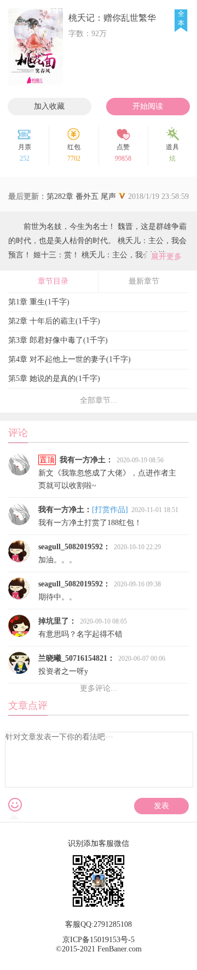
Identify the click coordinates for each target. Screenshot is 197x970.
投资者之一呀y (101, 664)
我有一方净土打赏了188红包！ (108, 516)
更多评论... (98, 688)
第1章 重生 (38, 302)
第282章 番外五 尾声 (63, 196)
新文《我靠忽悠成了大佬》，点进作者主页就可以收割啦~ (107, 473)
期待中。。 (99, 590)
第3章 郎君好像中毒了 (58, 340)
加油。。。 (99, 553)
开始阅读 (147, 106)
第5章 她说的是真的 (54, 378)
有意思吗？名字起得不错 (82, 627)
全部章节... (98, 400)
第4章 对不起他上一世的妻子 (69, 359)
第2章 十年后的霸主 (54, 321)
